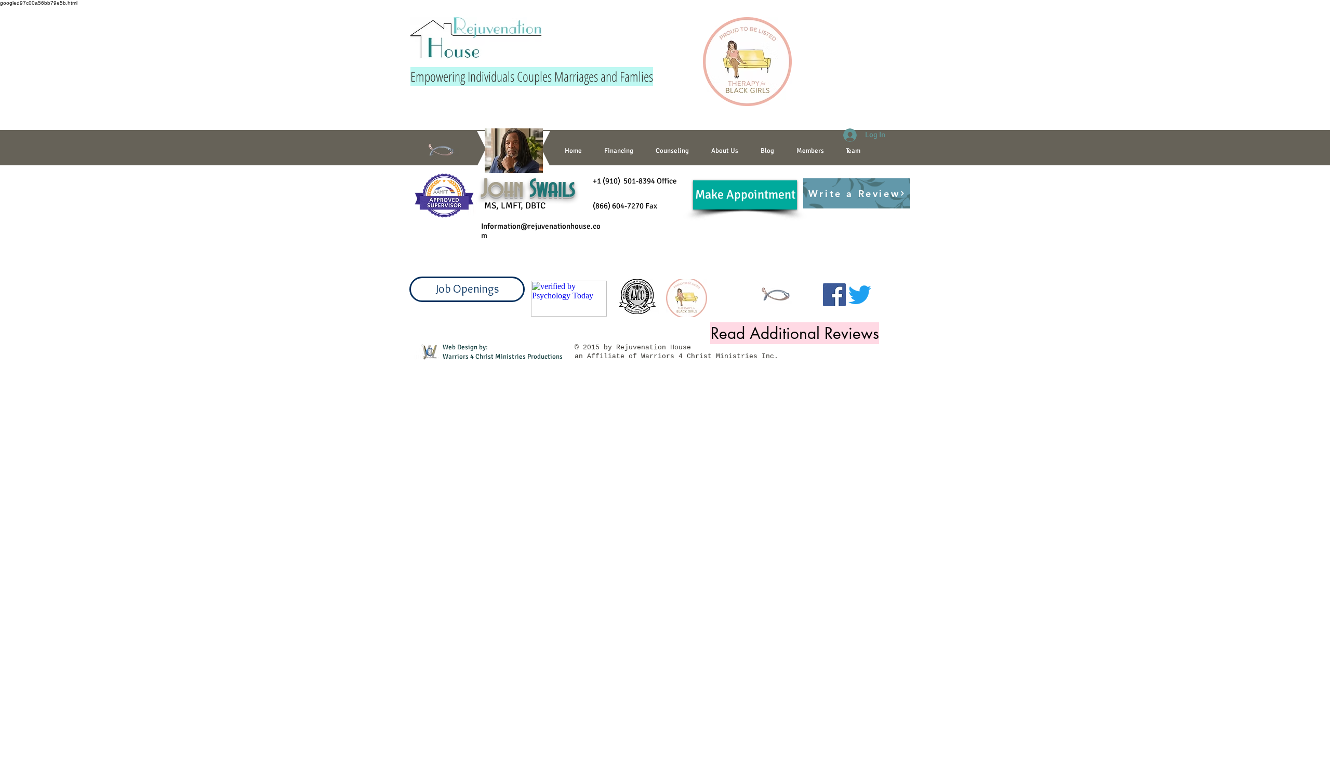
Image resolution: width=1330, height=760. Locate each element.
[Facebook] (834, 294)
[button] (672, 151)
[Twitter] (859, 294)
